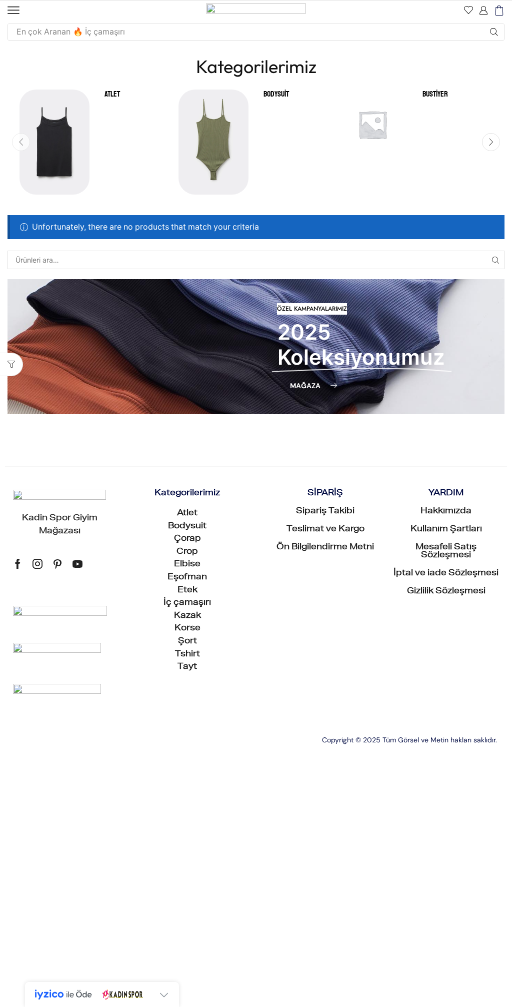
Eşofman (187, 578)
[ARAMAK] (495, 260)
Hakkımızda (446, 512)
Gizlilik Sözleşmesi (446, 592)
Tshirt (187, 655)
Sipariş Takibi (325, 512)
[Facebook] (17, 564)
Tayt (187, 667)
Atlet (112, 94)
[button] (14, 11)
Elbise (187, 565)
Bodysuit (276, 94)
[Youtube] (77, 564)
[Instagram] (37, 564)
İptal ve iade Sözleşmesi (446, 574)
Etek (188, 591)
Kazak (187, 616)
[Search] (494, 32)
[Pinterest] (57, 564)
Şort (187, 642)
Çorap (187, 539)
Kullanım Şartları (446, 530)
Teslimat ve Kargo (325, 530)
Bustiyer (435, 94)
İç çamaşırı (187, 603)
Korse (187, 629)
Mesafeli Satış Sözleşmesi (446, 552)
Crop (187, 552)
